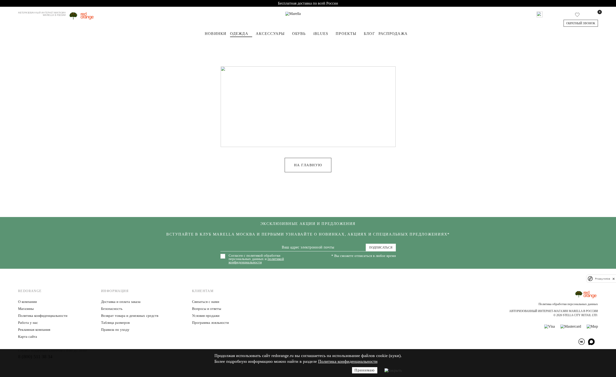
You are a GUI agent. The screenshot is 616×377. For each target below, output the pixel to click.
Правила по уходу (115, 330)
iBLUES (320, 34)
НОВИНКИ (215, 34)
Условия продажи (205, 316)
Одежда (239, 34)
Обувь (299, 34)
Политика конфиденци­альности (42, 316)
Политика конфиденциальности (348, 361)
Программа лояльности (210, 323)
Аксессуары (270, 34)
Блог (369, 34)
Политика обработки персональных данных (568, 304)
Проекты (346, 34)
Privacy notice (602, 278)
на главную (308, 165)
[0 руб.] (596, 14)
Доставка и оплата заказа (121, 302)
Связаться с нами (205, 302)
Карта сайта (27, 337)
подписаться (380, 247)
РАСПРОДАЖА (393, 34)
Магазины (26, 309)
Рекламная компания (34, 330)
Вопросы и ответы (206, 309)
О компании (27, 302)
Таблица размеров (115, 323)
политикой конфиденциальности (256, 260)
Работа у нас (28, 323)
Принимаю (364, 370)
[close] (614, 278)
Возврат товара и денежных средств (129, 316)
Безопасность (111, 309)
